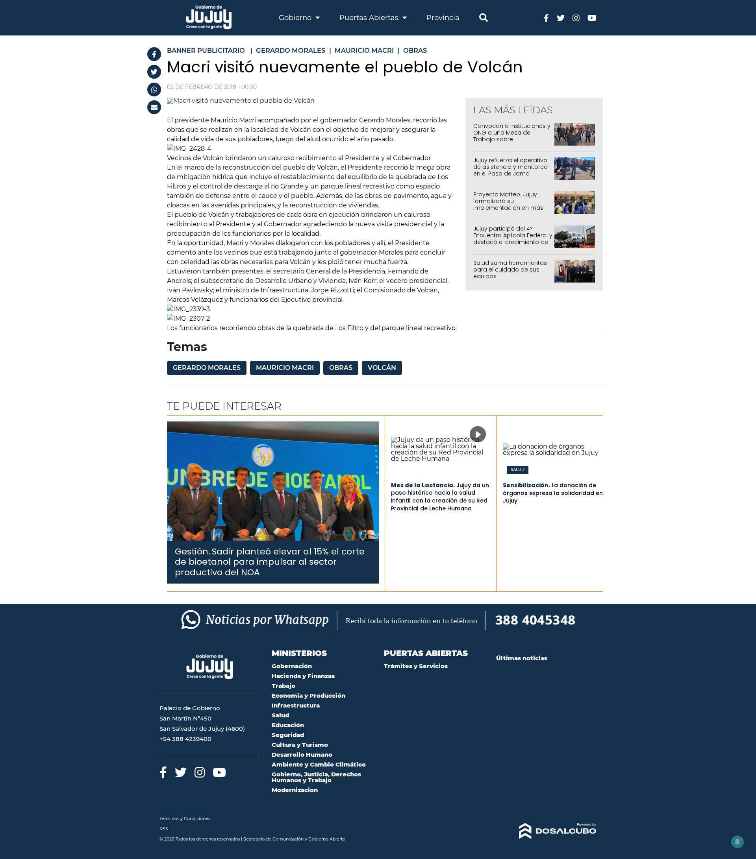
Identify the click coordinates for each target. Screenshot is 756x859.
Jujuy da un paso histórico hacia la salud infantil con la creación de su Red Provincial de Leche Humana (440, 496)
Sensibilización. (526, 485)
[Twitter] (154, 72)
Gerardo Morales (207, 367)
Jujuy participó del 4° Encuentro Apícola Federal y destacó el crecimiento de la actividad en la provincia (512, 238)
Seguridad (288, 735)
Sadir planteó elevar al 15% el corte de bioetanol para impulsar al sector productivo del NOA (270, 561)
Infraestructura (296, 705)
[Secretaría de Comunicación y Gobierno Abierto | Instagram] (576, 17)
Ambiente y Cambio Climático (319, 764)
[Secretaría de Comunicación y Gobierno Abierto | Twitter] (561, 17)
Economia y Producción (308, 695)
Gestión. (192, 551)
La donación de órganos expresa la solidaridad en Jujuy (553, 492)
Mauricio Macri (285, 367)
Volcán (382, 367)
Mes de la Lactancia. (423, 485)
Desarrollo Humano (302, 754)
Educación (288, 725)
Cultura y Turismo (300, 744)
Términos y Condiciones (184, 818)
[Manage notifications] (737, 841)
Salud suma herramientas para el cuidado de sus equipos (510, 269)
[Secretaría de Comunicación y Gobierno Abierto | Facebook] (546, 17)
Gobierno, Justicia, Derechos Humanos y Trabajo (316, 777)
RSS (163, 828)
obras (340, 367)
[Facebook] (154, 54)
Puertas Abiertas (369, 17)
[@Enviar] (154, 107)
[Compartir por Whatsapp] (154, 89)
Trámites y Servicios (416, 666)
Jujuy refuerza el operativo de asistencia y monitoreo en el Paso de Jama (510, 166)
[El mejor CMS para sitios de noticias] (546, 831)
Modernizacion (295, 790)
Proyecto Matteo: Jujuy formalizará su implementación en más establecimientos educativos (508, 207)
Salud (517, 470)
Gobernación (292, 666)
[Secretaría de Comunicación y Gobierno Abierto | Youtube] (592, 17)
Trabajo (283, 685)
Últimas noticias (521, 658)
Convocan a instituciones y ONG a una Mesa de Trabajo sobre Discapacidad (511, 136)
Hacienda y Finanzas (303, 676)
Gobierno (296, 17)
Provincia (443, 17)
